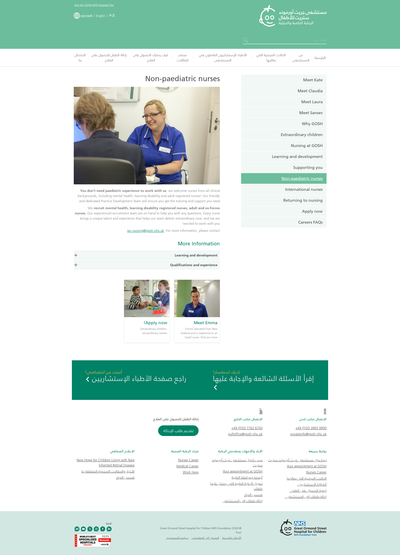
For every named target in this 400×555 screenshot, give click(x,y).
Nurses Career (316, 472)
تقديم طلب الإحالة (178, 431)
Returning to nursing (303, 200)
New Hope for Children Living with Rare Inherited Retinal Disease (106, 462)
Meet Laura (312, 102)
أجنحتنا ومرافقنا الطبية (247, 477)
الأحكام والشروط (231, 538)
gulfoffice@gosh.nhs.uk (245, 434)
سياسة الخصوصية (176, 538)
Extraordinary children (302, 135)
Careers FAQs (310, 222)
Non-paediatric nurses (302, 178)
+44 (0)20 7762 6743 (246, 428)
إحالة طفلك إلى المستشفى (306, 496)
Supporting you (308, 167)
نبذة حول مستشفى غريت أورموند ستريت (297, 460)
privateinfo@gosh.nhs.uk (308, 434)
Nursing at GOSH (307, 145)
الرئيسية (320, 57)
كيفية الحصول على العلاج (308, 490)
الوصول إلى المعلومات (205, 538)
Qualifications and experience (194, 265)
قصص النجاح (253, 494)
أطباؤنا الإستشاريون (312, 484)
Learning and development (196, 255)
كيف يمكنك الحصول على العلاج (150, 57)
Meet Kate (313, 80)
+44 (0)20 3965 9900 (311, 428)
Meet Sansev (311, 113)
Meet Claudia (310, 91)
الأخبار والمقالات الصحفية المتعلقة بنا (108, 471)
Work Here (191, 472)
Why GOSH (312, 124)
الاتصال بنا (80, 57)
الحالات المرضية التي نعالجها (271, 57)
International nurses (304, 189)
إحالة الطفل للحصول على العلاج (109, 57)
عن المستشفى (301, 57)
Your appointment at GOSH (307, 466)
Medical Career (187, 466)
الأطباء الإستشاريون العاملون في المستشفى (223, 57)
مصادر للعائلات (182, 57)
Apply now (312, 211)
